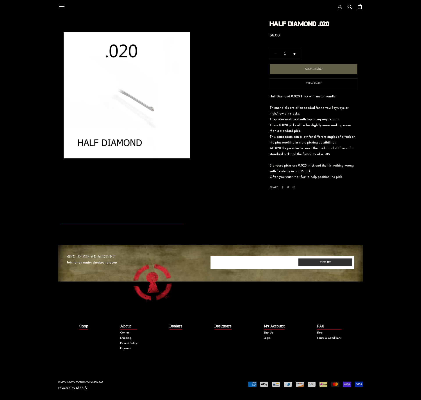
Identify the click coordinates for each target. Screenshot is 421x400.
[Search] (350, 6)
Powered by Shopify (72, 388)
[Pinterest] (294, 187)
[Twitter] (288, 187)
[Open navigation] (61, 7)
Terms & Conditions (329, 338)
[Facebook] (282, 187)
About (125, 326)
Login (267, 338)
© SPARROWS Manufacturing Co (80, 381)
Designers (223, 326)
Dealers (175, 326)
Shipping (125, 338)
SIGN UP (325, 262)
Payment (125, 348)
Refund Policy (128, 343)
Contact (125, 332)
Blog (320, 332)
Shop (83, 326)
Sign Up (268, 332)
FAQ (320, 326)
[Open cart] (360, 6)
